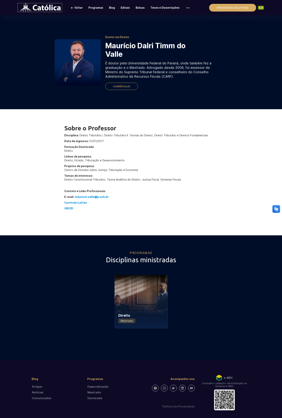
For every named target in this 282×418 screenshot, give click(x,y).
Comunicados (41, 398)
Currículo (121, 86)
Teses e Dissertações (165, 7)
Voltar (78, 7)
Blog (112, 7)
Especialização (97, 386)
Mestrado (94, 392)
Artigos (37, 386)
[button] (187, 7)
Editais (125, 7)
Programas (95, 7)
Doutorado (94, 398)
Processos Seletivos (232, 7)
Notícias (37, 392)
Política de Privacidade (178, 406)
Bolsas (140, 7)
